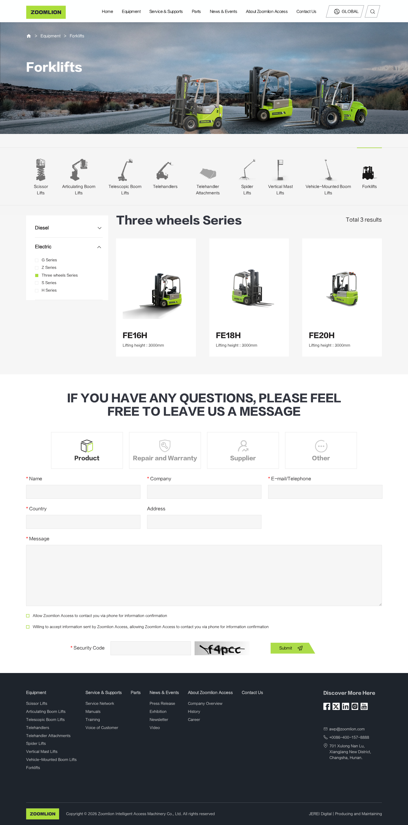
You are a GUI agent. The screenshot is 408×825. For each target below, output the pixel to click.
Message (37, 538)
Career (194, 720)
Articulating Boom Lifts (46, 712)
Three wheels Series (60, 275)
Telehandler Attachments (48, 736)
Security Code (87, 647)
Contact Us (306, 11)
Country (36, 508)
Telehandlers (165, 186)
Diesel (42, 227)
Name (34, 478)
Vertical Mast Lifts (41, 752)
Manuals (92, 712)
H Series (49, 290)
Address (156, 508)
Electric (43, 246)
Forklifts (77, 36)
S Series (49, 283)
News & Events (223, 11)
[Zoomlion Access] (46, 12)
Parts (196, 11)
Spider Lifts (36, 744)
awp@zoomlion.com (347, 729)
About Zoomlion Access (267, 11)
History (194, 712)
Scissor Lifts (36, 704)
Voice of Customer (101, 728)
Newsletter (159, 720)
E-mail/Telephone (289, 478)
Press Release (162, 704)
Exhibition (158, 712)
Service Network (99, 704)
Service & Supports (166, 11)
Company (159, 478)
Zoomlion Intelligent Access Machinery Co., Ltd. (140, 814)
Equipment (131, 11)
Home (107, 11)
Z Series (49, 268)
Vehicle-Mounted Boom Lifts (51, 760)
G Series (49, 260)
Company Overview (205, 704)
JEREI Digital (320, 814)
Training (92, 720)
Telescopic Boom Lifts (45, 720)
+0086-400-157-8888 (349, 737)
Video (155, 728)
